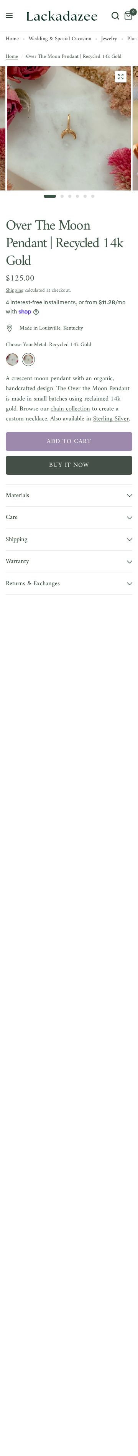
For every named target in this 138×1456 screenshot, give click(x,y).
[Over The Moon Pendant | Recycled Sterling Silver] (12, 359)
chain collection (70, 408)
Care (12, 517)
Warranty (17, 561)
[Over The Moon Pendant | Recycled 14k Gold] (28, 359)
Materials (17, 495)
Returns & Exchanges (33, 583)
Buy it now (69, 465)
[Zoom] (121, 76)
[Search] (115, 15)
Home (12, 39)
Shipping (14, 290)
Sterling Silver (111, 418)
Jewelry (109, 39)
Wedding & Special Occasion (60, 39)
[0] (127, 15)
